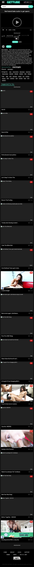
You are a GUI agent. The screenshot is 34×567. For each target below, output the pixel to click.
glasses (4, 80)
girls (10, 76)
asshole (20, 78)
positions (12, 78)
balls (8, 78)
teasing (3, 78)
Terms (8, 554)
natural (19, 76)
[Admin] (3, 46)
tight (17, 78)
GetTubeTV (10, 564)
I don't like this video (4, 36)
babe (7, 76)
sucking (27, 76)
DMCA (14, 554)
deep (25, 78)
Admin (8, 46)
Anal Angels (17, 67)
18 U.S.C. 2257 (23, 554)
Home (5, 552)
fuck (28, 78)
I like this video (2, 36)
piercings (15, 76)
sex (23, 76)
